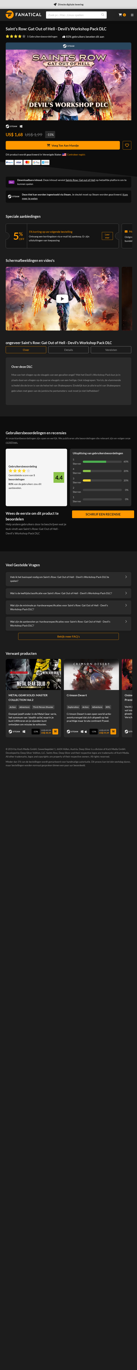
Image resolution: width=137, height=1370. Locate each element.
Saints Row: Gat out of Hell (80, 180)
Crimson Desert (77, 695)
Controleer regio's (76, 154)
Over (26, 349)
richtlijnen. (12, 442)
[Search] (103, 15)
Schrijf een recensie (103, 514)
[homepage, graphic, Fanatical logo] (23, 14)
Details (68, 349)
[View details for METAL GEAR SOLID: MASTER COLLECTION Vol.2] (33, 674)
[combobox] (80, 15)
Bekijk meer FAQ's (68, 636)
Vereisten (111, 349)
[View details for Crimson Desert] (91, 674)
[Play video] (62, 299)
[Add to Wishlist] (127, 145)
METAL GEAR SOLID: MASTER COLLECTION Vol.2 (28, 697)
